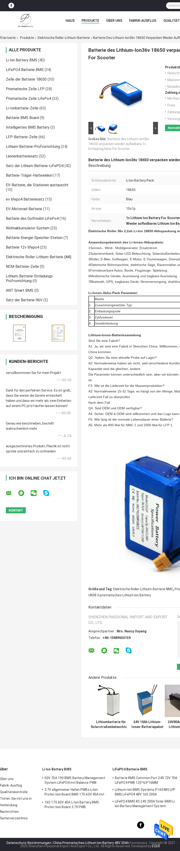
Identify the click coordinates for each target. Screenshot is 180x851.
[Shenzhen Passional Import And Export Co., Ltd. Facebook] (11, 6)
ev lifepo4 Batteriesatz (25, 199)
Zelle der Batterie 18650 (26, 79)
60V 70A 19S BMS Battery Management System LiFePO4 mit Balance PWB (75, 780)
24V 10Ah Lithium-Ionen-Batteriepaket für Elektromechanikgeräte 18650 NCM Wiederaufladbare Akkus (147, 724)
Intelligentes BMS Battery (27, 127)
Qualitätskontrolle (14, 792)
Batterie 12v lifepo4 (22, 247)
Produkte (90, 20)
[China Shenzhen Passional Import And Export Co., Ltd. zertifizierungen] (19, 333)
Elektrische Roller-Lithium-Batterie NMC (143, 589)
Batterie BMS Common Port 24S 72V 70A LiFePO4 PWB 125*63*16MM (146, 780)
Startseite (8, 38)
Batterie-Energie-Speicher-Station (34, 237)
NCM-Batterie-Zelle (22, 266)
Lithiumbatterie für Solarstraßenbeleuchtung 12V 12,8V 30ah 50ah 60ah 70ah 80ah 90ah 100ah (111, 724)
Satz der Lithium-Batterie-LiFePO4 (35, 166)
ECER (156, 846)
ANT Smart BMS (19, 290)
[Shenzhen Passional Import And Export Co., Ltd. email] (12, 493)
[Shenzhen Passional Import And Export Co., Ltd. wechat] (36, 493)
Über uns (114, 20)
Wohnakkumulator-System (27, 228)
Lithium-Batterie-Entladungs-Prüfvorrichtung (30, 278)
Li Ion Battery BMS (21, 60)
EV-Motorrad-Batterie (24, 209)
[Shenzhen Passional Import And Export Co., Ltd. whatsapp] (24, 493)
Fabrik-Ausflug (142, 20)
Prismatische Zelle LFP (25, 89)
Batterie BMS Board (22, 118)
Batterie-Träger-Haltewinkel (29, 175)
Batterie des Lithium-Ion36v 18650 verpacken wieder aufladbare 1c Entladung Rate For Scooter (118, 144)
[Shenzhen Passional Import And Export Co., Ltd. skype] (49, 493)
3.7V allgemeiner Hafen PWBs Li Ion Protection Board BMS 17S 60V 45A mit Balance (75, 793)
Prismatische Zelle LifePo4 (28, 98)
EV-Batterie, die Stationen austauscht (37, 185)
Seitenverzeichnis (14, 818)
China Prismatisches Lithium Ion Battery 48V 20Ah (91, 843)
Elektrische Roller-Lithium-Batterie (64, 38)
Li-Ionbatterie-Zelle (22, 108)
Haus (70, 20)
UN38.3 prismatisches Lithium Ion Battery (119, 595)
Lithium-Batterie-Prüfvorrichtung (33, 146)
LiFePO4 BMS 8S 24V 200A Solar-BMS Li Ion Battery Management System (145, 803)
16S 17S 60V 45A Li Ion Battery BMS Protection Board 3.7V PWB (72, 804)
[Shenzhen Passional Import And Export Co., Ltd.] (26, 21)
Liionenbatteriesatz (22, 156)
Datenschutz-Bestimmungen (29, 843)
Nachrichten (9, 812)
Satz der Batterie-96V (24, 300)
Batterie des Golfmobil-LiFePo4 (32, 218)
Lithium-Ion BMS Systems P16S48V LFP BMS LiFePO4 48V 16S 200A (145, 792)
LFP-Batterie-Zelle (22, 137)
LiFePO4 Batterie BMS (25, 69)
